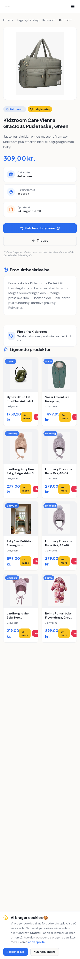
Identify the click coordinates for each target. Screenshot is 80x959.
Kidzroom (48, 20)
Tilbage (42, 240)
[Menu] (73, 6)
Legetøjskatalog (28, 20)
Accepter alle (16, 952)
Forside (8, 20)
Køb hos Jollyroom (40, 228)
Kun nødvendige (45, 952)
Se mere (26, 417)
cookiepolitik (36, 942)
